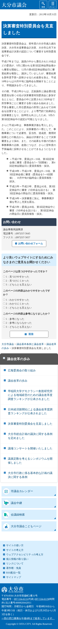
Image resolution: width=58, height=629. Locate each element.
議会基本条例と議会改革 (30, 344)
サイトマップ (13, 577)
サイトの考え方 (15, 550)
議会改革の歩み (18, 359)
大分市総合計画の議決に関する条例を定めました (30, 436)
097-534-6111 (21, 599)
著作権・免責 (13, 568)
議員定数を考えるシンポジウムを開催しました (30, 460)
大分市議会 (8, 344)
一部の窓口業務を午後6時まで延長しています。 (28, 618)
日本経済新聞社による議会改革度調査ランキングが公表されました (30, 411)
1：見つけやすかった (17, 276)
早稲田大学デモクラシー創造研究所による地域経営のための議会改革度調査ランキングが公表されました (30, 395)
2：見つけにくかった (17, 280)
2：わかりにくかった (17, 303)
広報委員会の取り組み (22, 370)
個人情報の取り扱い (17, 559)
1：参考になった (15, 319)
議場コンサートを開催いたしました (30, 448)
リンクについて (15, 563)
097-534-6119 (42, 599)
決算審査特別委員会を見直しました (30, 423)
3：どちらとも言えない (19, 284)
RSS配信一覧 (13, 572)
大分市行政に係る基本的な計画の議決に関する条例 (30, 475)
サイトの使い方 (15, 545)
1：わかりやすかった (17, 299)
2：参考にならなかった (19, 322)
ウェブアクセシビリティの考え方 (24, 554)
